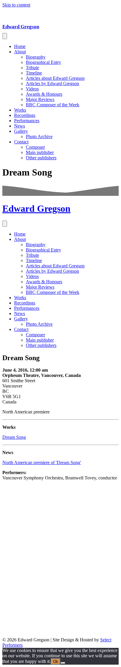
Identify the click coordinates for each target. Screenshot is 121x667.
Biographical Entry (43, 62)
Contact (21, 141)
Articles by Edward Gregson (52, 83)
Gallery (21, 131)
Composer (35, 147)
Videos (32, 88)
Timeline (34, 72)
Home (20, 46)
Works (20, 109)
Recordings (24, 115)
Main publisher (40, 152)
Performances (26, 120)
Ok (55, 661)
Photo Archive (39, 136)
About (20, 51)
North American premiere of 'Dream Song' (41, 462)
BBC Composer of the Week (52, 104)
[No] (62, 663)
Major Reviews (40, 99)
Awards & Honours (44, 94)
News (19, 125)
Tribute (32, 67)
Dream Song (14, 437)
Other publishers (41, 157)
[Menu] (4, 36)
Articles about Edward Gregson (55, 78)
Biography (36, 56)
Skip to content (16, 4)
